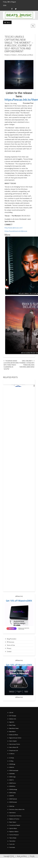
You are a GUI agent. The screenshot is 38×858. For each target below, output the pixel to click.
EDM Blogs (12, 764)
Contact (9, 651)
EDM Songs (12, 777)
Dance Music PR (13, 747)
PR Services (10, 642)
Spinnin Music (13, 828)
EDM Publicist (13, 799)
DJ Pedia (11, 758)
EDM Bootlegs (13, 789)
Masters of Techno (14, 819)
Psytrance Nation (13, 832)
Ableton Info (12, 719)
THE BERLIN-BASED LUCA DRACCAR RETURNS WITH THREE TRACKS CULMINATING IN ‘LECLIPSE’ (11, 365)
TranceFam (12, 841)
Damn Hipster (13, 741)
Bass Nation (12, 731)
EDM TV (11, 780)
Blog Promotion (11, 639)
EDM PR (11, 796)
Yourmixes (12, 847)
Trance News (12, 838)
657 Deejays (12, 716)
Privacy (9, 648)
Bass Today (12, 725)
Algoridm (11, 722)
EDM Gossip (12, 793)
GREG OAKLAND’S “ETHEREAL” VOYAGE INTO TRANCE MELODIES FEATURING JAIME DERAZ (26, 364)
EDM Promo (12, 783)
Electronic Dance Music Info (16, 809)
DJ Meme (11, 754)
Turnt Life (11, 844)
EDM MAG (12, 774)
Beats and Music (28, 55)
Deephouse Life (13, 750)
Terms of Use (11, 645)
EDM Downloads (13, 770)
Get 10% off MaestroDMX (19, 600)
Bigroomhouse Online (15, 738)
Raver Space (12, 822)
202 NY (11, 713)
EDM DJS (11, 767)
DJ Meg (11, 761)
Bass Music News (13, 728)
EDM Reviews (13, 802)
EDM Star (11, 806)
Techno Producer (14, 835)
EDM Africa (12, 786)
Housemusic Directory (15, 816)
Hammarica (12, 813)
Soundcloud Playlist (14, 825)
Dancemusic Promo (14, 744)
